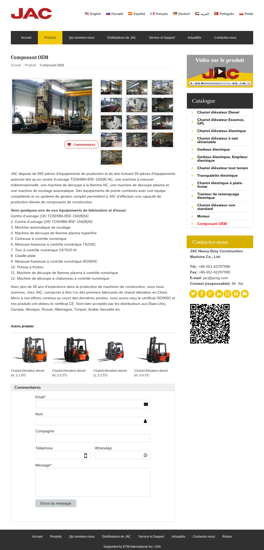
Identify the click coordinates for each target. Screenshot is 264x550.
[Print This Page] (236, 294)
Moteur (203, 216)
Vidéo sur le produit (219, 60)
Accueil (16, 65)
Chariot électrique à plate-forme (220, 185)
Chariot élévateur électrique (221, 131)
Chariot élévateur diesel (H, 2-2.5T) (69, 373)
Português (227, 14)
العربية (205, 14)
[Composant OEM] (52, 106)
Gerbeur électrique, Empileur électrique (222, 159)
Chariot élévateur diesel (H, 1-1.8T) (27, 373)
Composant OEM (212, 224)
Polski (249, 14)
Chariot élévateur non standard (216, 207)
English (95, 14)
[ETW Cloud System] (244, 294)
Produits (30, 65)
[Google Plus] (210, 294)
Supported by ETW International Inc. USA (132, 546)
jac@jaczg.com (215, 278)
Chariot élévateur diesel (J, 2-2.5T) (110, 373)
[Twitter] (193, 294)
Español (139, 14)
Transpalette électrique (217, 175)
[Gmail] (227, 294)
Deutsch (184, 14)
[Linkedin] (219, 294)
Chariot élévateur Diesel (218, 112)
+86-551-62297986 (214, 266)
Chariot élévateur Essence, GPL (220, 121)
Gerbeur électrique (213, 149)
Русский (117, 14)
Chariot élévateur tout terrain (222, 168)
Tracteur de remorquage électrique (218, 196)
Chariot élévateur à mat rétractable (217, 140)
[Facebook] (202, 294)
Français (162, 14)
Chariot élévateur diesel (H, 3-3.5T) (151, 373)
